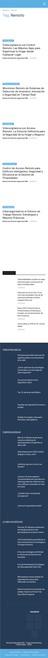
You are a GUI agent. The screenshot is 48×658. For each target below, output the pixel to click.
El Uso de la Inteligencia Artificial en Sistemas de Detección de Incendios (30, 554)
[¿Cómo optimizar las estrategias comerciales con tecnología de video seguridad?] (9, 370)
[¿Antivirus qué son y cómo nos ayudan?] (9, 467)
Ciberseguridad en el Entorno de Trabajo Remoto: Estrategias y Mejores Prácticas (21, 214)
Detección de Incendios (11, 84)
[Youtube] (38, 625)
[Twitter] (38, 617)
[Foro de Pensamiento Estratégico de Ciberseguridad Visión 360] (9, 567)
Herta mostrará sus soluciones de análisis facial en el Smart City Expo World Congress (31, 591)
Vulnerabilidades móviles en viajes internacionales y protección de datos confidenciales (31, 281)
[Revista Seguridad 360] (24, 4)
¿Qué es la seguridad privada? (30, 506)
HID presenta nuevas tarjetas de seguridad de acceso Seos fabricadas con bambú (30, 579)
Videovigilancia (8, 40)
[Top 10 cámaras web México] (9, 395)
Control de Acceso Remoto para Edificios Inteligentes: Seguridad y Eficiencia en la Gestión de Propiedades (23, 173)
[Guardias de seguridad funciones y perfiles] (9, 408)
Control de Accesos (9, 164)
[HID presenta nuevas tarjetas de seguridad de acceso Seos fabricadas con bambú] (9, 580)
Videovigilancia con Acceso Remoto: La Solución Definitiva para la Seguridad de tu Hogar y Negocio (24, 131)
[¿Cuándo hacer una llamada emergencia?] (9, 496)
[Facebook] (30, 617)
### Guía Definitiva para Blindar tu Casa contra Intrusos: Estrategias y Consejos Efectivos (31, 542)
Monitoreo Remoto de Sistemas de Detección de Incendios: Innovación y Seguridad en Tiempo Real (24, 91)
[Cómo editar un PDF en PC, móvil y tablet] (9, 327)
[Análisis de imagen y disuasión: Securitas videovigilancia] (9, 420)
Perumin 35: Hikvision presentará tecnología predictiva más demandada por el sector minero (31, 529)
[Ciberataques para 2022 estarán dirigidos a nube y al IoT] (9, 455)
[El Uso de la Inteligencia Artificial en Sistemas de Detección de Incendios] (9, 555)
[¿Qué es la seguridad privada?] (9, 509)
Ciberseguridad (8, 207)
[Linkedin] (30, 625)
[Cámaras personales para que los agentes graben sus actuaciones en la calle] (9, 358)
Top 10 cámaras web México (29, 392)
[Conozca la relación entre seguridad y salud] (9, 383)
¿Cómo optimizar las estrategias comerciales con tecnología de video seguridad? (31, 370)
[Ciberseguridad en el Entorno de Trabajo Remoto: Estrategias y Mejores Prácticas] (24, 197)
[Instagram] (34, 634)
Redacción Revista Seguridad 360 (15, 58)
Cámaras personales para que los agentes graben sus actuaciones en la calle (31, 357)
